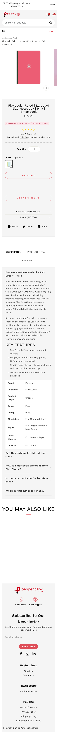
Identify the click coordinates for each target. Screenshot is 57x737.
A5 (15, 38)
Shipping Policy (28, 716)
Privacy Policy (28, 712)
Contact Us (28, 675)
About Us (28, 671)
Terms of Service (28, 707)
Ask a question (28, 217)
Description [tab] (13, 252)
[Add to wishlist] (10, 527)
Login (52, 5)
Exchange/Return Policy (28, 720)
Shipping (24, 137)
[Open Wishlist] (47, 14)
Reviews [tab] (27, 260)
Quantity (21, 149)
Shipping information (28, 211)
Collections (7, 38)
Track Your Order (28, 691)
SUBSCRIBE (28, 646)
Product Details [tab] (37, 252)
